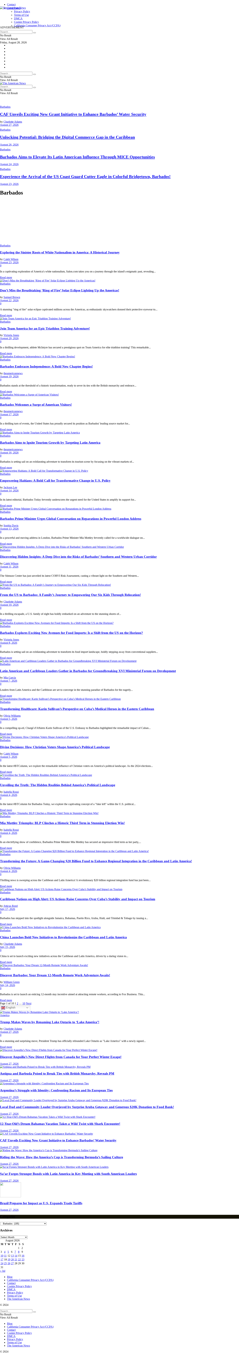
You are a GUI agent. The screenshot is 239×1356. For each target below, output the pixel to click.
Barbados (5, 106)
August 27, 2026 (9, 124)
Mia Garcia (9, 677)
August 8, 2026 (8, 642)
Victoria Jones (11, 335)
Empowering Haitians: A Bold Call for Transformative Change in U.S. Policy (55, 480)
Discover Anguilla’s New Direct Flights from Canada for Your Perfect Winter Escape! (60, 1057)
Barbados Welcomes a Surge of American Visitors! (36, 404)
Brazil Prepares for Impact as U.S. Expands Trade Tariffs (41, 1203)
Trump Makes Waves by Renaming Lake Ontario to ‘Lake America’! (49, 1022)
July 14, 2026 (7, 985)
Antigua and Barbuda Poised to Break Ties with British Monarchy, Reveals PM (57, 1073)
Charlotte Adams (12, 121)
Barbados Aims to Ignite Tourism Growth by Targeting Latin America (50, 442)
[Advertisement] (63, 17)
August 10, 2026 (9, 604)
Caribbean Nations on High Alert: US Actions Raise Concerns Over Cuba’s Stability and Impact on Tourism (77, 899)
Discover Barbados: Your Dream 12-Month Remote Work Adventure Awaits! (55, 975)
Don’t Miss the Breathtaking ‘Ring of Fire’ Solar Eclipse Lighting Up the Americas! (59, 290)
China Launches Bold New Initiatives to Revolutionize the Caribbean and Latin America (63, 937)
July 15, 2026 (7, 947)
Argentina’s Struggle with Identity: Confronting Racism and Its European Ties (56, 1090)
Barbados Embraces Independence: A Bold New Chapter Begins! (46, 366)
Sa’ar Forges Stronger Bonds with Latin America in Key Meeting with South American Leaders (68, 1174)
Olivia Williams (12, 715)
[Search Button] (34, 32)
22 (19, 1259)
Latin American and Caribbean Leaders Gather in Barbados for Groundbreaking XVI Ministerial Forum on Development (88, 671)
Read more (6, 277)
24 (2, 1263)
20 (12, 1259)
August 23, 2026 (9, 183)
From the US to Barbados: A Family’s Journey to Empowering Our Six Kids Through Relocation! (70, 595)
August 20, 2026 (9, 338)
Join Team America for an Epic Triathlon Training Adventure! (45, 328)
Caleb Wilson (10, 259)
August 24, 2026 (9, 164)
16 (23, 1255)
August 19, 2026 (9, 376)
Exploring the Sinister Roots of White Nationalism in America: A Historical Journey (60, 252)
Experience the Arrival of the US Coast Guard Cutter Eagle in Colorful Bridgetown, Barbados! (85, 176)
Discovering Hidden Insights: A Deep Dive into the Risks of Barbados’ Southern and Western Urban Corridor (78, 556)
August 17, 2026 (9, 414)
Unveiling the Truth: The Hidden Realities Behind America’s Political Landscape (57, 785)
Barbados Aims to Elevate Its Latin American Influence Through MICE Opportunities (77, 157)
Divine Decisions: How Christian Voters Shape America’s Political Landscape (55, 747)
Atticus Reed (10, 905)
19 (9, 1259)
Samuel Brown (11, 297)
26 (9, 1263)
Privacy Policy (15, 1292)
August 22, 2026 (9, 300)
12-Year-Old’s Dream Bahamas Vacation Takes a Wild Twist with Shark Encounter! (60, 1124)
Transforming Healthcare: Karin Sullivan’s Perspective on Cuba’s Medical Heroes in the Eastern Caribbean (77, 709)
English (10, 1007)
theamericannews (13, 373)
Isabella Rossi (11, 791)
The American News (18, 1298)
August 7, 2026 (8, 680)
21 (16, 1259)
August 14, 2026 (9, 490)
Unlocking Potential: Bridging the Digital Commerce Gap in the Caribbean (67, 137)
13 (12, 1255)
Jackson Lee (10, 487)
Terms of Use (14, 1295)
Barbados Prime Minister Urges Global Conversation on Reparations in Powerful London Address (70, 519)
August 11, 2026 (9, 566)
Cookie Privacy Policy (19, 1286)
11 (5, 1255)
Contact (11, 4)
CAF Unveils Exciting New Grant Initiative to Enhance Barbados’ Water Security (73, 114)
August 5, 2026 (8, 718)
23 (23, 1259)
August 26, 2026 (9, 144)
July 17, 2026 (7, 909)
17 (2, 1259)
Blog (9, 1276)
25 (5, 1263)
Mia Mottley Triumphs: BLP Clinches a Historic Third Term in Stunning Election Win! (62, 823)
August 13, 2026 (9, 528)
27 (12, 1263)
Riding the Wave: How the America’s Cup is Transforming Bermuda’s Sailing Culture (61, 1157)
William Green (11, 982)
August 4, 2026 (8, 794)
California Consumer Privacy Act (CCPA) (30, 1279)
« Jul (2, 1270)
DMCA (11, 1289)
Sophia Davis (10, 525)
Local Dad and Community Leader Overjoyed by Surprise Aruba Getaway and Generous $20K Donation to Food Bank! (87, 1107)
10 (23, 1003)
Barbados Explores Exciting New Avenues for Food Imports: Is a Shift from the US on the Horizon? (71, 633)
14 (16, 1255)
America (4, 1015)
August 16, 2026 (9, 452)
